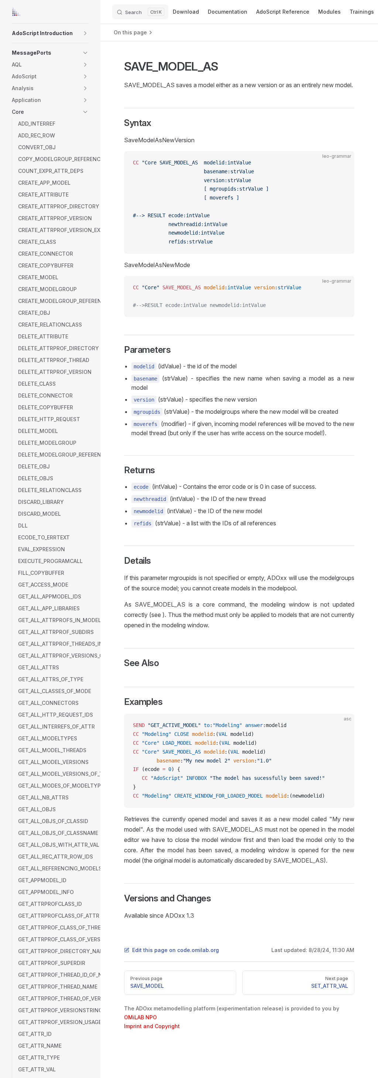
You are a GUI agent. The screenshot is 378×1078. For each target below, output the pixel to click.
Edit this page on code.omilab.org (175, 950)
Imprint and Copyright (152, 1026)
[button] (85, 33)
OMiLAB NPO (140, 1017)
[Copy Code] (342, 163)
